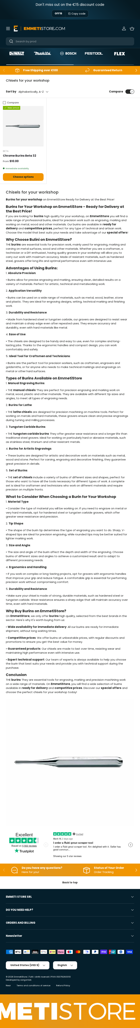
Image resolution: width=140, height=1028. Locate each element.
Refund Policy (63, 985)
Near (8, 985)
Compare (116, 91)
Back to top (70, 882)
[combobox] (70, 41)
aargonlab (25, 979)
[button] (132, 29)
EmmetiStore (20, 976)
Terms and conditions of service (33, 985)
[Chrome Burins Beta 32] (23, 126)
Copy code (78, 13)
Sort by (11, 91)
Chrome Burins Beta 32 (19, 156)
